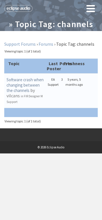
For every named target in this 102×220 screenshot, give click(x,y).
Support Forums (20, 44)
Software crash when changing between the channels (25, 85)
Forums (46, 44)
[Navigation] (91, 8)
